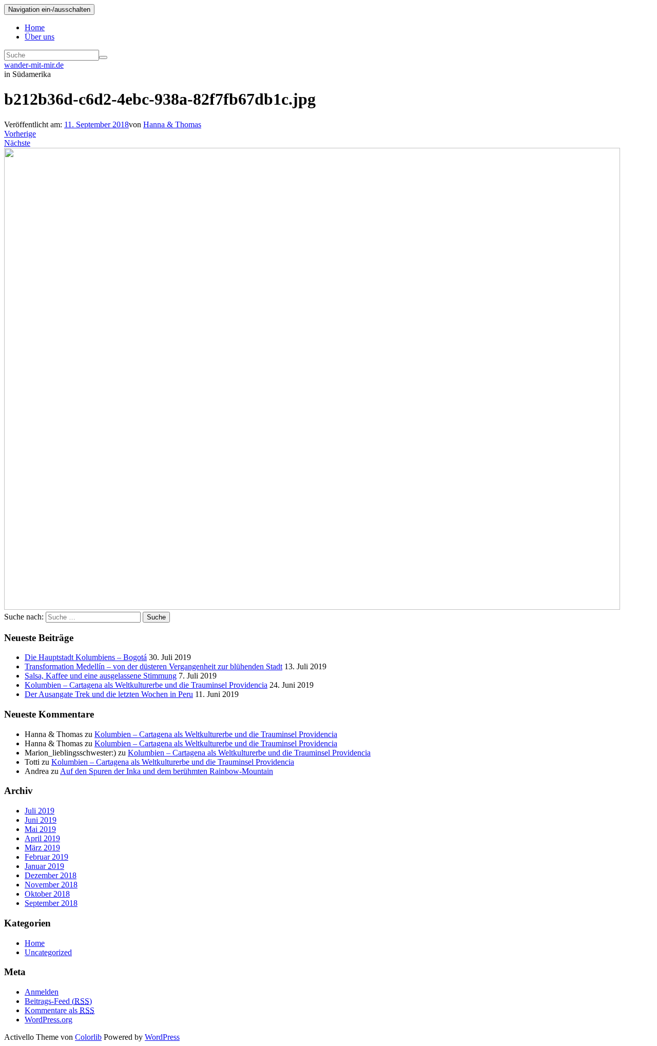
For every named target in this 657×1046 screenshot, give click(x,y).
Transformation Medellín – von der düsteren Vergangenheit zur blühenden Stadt (153, 666)
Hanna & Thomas (172, 124)
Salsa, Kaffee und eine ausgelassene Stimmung (101, 675)
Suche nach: (24, 616)
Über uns (39, 36)
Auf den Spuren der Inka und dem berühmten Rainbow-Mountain (166, 771)
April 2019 (42, 838)
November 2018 (51, 884)
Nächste (17, 143)
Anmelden (42, 991)
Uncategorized (48, 952)
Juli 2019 (39, 810)
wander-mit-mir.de (34, 65)
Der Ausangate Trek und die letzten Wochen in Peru (109, 694)
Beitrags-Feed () (58, 1001)
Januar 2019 (44, 866)
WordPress (162, 1037)
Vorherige (20, 133)
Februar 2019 (46, 857)
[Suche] (103, 57)
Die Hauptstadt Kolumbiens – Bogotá (86, 657)
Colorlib (88, 1037)
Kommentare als (59, 1010)
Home (35, 27)
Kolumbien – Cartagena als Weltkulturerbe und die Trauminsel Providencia (146, 685)
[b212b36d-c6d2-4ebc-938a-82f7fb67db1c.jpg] (312, 607)
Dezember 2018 (50, 875)
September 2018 (51, 903)
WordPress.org (48, 1019)
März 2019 (42, 847)
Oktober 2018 (47, 893)
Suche (156, 617)
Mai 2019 (40, 829)
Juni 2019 (40, 820)
